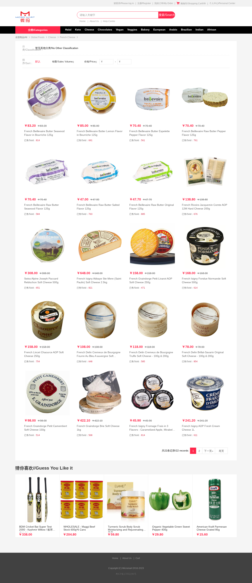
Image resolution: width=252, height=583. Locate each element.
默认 (37, 61)
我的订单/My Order (163, 3)
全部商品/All (21, 37)
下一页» (208, 450)
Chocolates (105, 29)
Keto (78, 29)
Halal (68, 29)
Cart (138, 558)
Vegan (120, 29)
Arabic (173, 29)
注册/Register (144, 3)
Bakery (145, 29)
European (159, 29)
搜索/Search (167, 14)
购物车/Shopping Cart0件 (191, 3)
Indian (199, 29)
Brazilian (186, 29)
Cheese (89, 29)
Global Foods (37, 37)
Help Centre (109, 21)
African (211, 29)
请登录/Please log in (124, 3)
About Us (94, 21)
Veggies (132, 29)
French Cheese (67, 37)
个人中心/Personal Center (222, 3)
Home (83, 21)
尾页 (221, 450)
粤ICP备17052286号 (126, 574)
